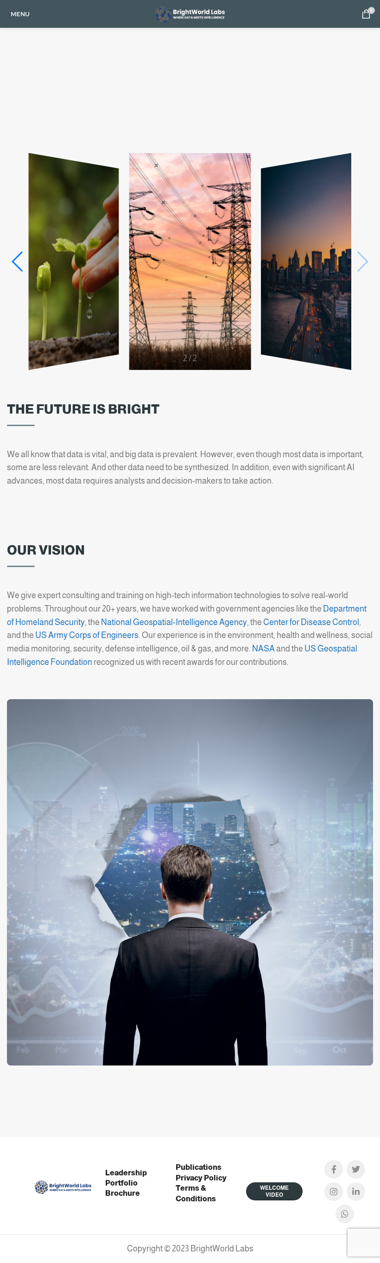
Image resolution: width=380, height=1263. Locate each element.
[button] (362, 261)
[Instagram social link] (333, 1191)
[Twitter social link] (356, 1169)
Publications (199, 1167)
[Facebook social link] (333, 1169)
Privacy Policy (201, 1178)
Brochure (122, 1193)
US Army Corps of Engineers (87, 635)
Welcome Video (274, 1191)
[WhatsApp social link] (345, 1214)
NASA (263, 648)
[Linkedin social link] (356, 1191)
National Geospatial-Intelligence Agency (174, 622)
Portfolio (121, 1183)
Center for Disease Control (311, 622)
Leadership (126, 1173)
